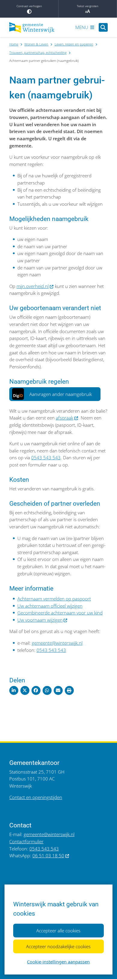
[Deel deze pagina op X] (24, 690)
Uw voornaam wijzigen (40, 620)
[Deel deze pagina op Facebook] (36, 690)
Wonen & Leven (36, 44)
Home (13, 44)
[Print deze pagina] (69, 690)
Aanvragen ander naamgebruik (60, 394)
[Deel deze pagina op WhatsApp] (47, 690)
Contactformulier (26, 841)
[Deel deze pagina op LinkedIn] (13, 690)
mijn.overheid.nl (32, 286)
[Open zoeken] (103, 27)
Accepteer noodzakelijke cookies (58, 946)
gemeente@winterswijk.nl (57, 643)
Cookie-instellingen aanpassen (58, 962)
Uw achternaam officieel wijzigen (49, 606)
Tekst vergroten (87, 6)
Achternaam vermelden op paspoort (54, 599)
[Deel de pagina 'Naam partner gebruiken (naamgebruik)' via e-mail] (58, 690)
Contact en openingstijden (35, 797)
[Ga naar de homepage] (31, 27)
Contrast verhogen (29, 6)
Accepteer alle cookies (58, 931)
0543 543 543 (46, 457)
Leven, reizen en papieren (74, 44)
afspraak (64, 418)
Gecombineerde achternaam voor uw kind (60, 613)
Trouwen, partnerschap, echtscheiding (38, 52)
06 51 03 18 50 (48, 855)
